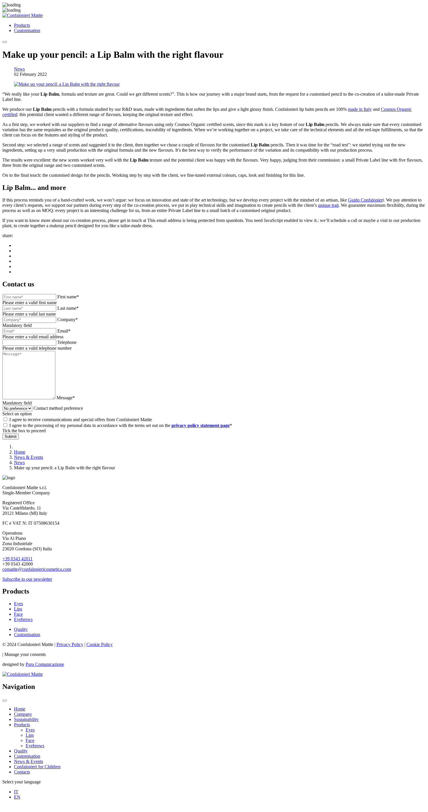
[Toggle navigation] (4, 42)
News (19, 68)
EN (17, 796)
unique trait (328, 205)
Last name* (68, 308)
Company (23, 714)
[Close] (4, 700)
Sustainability (26, 719)
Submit (11, 436)
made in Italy (360, 109)
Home (19, 708)
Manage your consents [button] (25, 654)
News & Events (28, 761)
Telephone (67, 342)
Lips (18, 608)
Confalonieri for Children (37, 766)
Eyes (18, 603)
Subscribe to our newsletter (27, 579)
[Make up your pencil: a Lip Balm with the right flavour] (67, 84)
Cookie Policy (99, 644)
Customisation (27, 30)
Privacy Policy (69, 644)
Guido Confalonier (365, 199)
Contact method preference (58, 408)
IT (16, 791)
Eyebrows (23, 619)
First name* (68, 296)
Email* (63, 330)
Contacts (22, 771)
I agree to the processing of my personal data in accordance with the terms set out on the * (120, 425)
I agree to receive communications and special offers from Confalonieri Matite (80, 419)
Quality (21, 629)
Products (22, 25)
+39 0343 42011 (17, 558)
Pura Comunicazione (45, 664)
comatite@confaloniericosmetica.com (36, 569)
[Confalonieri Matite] (22, 15)
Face (18, 614)
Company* (67, 319)
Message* (65, 397)
